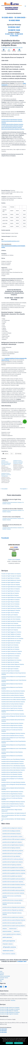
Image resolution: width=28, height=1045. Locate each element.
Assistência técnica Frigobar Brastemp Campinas (12, 791)
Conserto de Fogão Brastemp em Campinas (11, 653)
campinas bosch (13, 928)
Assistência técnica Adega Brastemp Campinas (11, 793)
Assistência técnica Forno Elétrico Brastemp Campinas (13, 768)
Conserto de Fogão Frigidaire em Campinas (11, 634)
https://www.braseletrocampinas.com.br (10, 241)
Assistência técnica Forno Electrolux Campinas (11, 706)
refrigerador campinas (7, 944)
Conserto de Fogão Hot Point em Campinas (11, 625)
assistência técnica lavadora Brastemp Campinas (13, 884)
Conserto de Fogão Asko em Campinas (10, 662)
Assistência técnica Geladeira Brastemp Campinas (12, 803)
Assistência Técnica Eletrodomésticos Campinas (12, 502)
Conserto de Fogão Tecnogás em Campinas (11, 576)
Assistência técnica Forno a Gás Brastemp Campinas (13, 765)
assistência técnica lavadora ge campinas (11, 887)
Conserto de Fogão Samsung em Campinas (11, 608)
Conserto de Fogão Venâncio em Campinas (11, 573)
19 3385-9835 (9, 34)
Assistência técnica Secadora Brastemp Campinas (12, 761)
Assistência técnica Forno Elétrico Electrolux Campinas (13, 699)
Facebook (5, 538)
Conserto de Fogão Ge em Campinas (9, 629)
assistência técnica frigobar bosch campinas (12, 862)
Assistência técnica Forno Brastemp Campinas (11, 774)
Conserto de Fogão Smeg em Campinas (10, 606)
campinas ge (17, 931)
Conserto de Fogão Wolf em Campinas (10, 595)
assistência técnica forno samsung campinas (12, 859)
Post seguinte (23, 488)
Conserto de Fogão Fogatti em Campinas (10, 582)
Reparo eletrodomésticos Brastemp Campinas (11, 127)
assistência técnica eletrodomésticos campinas (12, 836)
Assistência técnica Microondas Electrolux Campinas (13, 701)
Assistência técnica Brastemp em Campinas (12, 525)
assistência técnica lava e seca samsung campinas (11, 903)
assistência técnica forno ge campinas (11, 856)
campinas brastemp (6, 931)
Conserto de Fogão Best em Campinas (10, 658)
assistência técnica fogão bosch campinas (12, 842)
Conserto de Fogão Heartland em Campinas (11, 627)
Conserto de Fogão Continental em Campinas (11, 651)
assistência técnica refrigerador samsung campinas (11, 913)
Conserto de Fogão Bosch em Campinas (10, 655)
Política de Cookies (19, 1043)
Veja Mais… (13, 1000)
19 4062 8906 (14, 20)
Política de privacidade (5, 976)
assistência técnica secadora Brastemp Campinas (13, 920)
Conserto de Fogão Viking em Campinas (10, 601)
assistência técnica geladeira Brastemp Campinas (13, 870)
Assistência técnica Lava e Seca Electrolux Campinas (13, 691)
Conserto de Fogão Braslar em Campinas (10, 591)
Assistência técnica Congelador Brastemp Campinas (13, 796)
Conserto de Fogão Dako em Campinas (10, 647)
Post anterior (4, 488)
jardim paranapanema (9, 941)
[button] (25, 422)
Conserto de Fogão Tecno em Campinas (10, 604)
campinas (4, 928)
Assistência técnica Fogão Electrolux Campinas (11, 708)
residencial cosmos (8, 950)
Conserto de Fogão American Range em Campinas (12, 664)
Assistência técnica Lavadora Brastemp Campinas (12, 763)
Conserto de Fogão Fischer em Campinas (10, 584)
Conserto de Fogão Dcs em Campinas (9, 645)
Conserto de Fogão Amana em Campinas (10, 666)
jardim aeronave (7, 937)
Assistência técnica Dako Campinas (13, 508)
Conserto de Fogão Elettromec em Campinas (11, 586)
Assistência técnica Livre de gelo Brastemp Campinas (13, 782)
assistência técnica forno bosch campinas (12, 853)
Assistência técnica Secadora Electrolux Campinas (12, 693)
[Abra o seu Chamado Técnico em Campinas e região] (14, 550)
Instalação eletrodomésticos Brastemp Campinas (12, 124)
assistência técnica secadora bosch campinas (12, 917)
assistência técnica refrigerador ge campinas (12, 910)
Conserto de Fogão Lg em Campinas (9, 614)
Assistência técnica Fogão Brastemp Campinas (11, 772)
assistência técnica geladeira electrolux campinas (13, 873)
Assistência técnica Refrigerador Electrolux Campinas (13, 733)
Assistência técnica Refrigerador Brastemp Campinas (13, 801)
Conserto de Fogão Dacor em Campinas (10, 649)
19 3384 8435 (19, 17)
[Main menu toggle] (25, 6)
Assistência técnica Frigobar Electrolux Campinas (12, 723)
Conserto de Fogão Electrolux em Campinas (11, 640)
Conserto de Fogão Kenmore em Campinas (11, 617)
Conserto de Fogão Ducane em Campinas (10, 642)
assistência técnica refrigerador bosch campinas (13, 907)
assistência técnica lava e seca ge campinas (12, 900)
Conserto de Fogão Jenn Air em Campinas (10, 619)
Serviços (2, 974)
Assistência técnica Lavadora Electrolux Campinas (12, 695)
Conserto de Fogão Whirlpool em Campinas (11, 597)
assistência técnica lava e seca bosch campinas (13, 893)
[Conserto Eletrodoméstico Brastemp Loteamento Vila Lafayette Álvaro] (7, 466)
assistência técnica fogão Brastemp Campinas (13, 845)
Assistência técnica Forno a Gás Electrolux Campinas (13, 697)
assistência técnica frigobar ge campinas (11, 864)
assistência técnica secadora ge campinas (12, 923)
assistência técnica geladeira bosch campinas (12, 867)
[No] (26, 1041)
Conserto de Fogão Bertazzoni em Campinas (11, 660)
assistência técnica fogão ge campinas (11, 847)
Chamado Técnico (4, 977)
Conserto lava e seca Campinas (11, 516)
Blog (1, 981)
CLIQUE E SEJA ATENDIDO (14, 559)
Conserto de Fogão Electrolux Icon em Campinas (12, 638)
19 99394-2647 (22, 961)
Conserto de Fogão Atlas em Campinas (10, 593)
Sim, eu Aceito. (9, 1043)
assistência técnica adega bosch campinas (12, 828)
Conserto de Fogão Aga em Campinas (9, 668)
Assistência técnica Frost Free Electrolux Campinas (12, 714)
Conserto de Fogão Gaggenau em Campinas (11, 632)
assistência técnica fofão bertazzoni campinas (13, 839)
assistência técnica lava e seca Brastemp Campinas (11, 896)
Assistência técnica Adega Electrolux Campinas (11, 725)
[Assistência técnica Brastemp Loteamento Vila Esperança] (7, 478)
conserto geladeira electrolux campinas (11, 934)
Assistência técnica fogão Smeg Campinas (12, 500)
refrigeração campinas (9, 947)
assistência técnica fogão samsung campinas (12, 850)
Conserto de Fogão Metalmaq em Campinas (11, 580)
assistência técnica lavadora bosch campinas (12, 881)
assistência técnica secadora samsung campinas (13, 925)
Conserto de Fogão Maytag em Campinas (10, 610)
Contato (2, 979)
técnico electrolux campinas (8, 953)
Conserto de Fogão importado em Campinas (11, 621)
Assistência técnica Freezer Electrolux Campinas (12, 727)
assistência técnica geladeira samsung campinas (13, 878)
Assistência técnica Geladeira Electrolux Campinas (12, 735)
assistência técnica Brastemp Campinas (11, 833)
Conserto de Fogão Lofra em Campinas (10, 612)
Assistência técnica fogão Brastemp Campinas (11, 119)
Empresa (2, 973)
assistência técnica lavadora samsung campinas (13, 890)
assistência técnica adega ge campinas (11, 830)
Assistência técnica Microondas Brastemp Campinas (13, 770)
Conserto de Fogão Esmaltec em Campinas (11, 636)
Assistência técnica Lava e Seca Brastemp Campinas (13, 759)
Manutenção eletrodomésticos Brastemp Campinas (12, 129)
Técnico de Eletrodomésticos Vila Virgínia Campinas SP (13, 813)
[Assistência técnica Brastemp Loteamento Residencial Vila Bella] (19, 465)
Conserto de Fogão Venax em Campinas (10, 670)
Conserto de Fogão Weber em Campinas (10, 599)
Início (1, 971)
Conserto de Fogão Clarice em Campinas (10, 588)
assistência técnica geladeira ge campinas (12, 876)
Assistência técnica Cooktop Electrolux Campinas (12, 704)
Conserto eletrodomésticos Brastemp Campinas (12, 125)
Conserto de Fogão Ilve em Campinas (9, 623)
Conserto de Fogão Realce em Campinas (10, 578)
